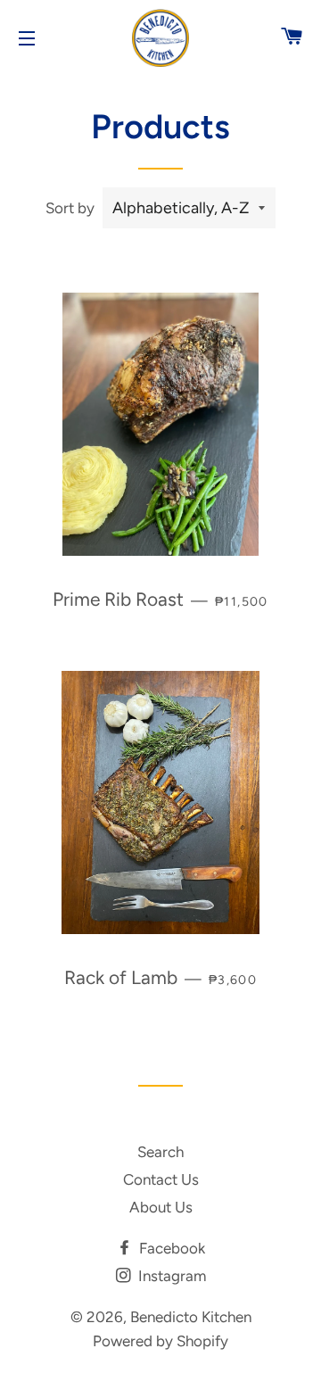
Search (160, 1152)
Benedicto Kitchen (190, 1317)
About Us (161, 1207)
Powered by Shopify (160, 1341)
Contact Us (161, 1179)
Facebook (170, 1248)
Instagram (170, 1276)
